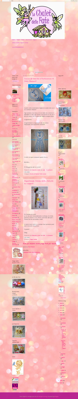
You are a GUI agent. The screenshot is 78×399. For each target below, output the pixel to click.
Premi (13, 215)
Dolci (13, 164)
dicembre (63, 318)
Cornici (14, 128)
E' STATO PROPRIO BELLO (61, 251)
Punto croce (43, 174)
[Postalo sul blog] (25, 172)
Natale (35, 239)
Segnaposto (15, 231)
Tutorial (14, 239)
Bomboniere (15, 121)
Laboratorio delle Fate (62, 286)
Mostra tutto (63, 297)
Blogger (56, 396)
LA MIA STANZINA (61, 159)
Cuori (13, 139)
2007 (61, 383)
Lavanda (14, 192)
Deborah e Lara (16, 95)
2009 (61, 315)
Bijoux (13, 119)
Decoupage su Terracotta (16, 155)
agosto (63, 357)
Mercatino (15, 198)
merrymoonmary (42, 396)
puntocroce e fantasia (62, 187)
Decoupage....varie (16, 162)
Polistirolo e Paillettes (15, 210)
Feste (13, 171)
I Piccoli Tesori (61, 231)
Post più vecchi (50, 244)
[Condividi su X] (26, 172)
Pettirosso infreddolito (62, 215)
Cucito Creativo (16, 136)
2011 (61, 310)
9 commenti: (49, 170)
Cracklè (14, 134)
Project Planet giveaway (61, 280)
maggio (63, 367)
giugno (63, 363)
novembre (63, 323)
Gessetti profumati (14, 180)
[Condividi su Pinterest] (29, 172)
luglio (62, 361)
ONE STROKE (15, 202)
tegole (13, 233)
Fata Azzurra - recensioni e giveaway (62, 276)
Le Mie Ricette (16, 194)
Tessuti (14, 235)
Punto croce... (15, 221)
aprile (63, 370)
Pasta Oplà (15, 208)
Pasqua (14, 206)
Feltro (13, 169)
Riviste (14, 223)
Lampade (14, 190)
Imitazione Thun (16, 187)
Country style (61, 258)
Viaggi (13, 241)
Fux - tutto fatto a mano (61, 247)
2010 (61, 312)
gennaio (63, 376)
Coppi (31, 239)
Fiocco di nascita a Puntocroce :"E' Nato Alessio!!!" (63, 334)
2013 (61, 305)
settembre (63, 354)
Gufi (13, 185)
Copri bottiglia (16, 125)
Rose (13, 225)
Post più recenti (29, 244)
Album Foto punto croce (15, 114)
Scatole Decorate (14, 228)
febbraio (63, 373)
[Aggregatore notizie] (14, 390)
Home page (40, 244)
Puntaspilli (14, 217)
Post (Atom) (31, 247)
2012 (61, 308)
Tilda (13, 237)
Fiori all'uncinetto (15, 177)
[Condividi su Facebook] (28, 172)
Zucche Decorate (14, 244)
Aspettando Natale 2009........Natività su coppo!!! (63, 345)
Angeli (13, 117)
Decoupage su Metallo (16, 148)
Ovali (13, 204)
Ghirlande (14, 183)
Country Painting (14, 131)
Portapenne (15, 213)
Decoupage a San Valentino (15, 142)
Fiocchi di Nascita (34, 174)
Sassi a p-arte (61, 174)
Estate (64, 177)
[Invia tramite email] (24, 172)
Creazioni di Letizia (61, 201)
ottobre (63, 326)
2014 (61, 303)
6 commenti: (49, 235)
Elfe (13, 167)
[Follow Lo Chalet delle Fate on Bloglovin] (15, 81)
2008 (61, 380)
